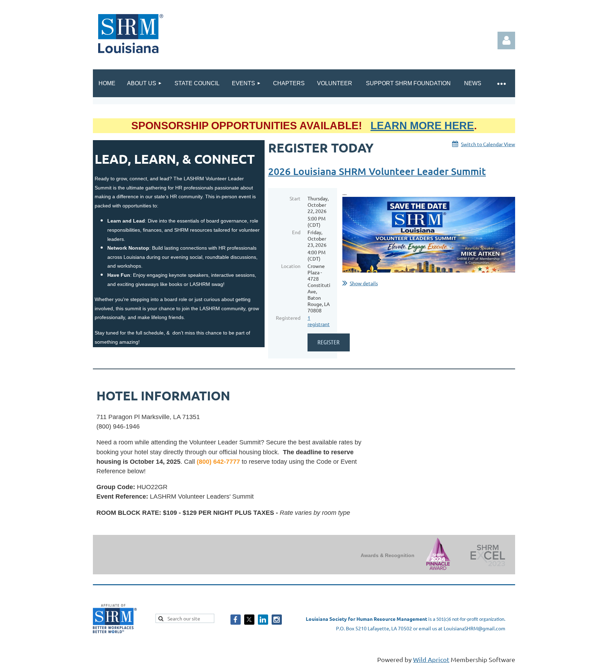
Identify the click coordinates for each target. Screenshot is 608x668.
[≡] (501, 83)
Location (290, 266)
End (296, 232)
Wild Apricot (431, 659)
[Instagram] (277, 619)
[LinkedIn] (263, 619)
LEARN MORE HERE (422, 125)
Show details (364, 283)
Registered (288, 317)
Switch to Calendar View (488, 144)
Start (295, 198)
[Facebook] (235, 619)
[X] (249, 619)
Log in (506, 40)
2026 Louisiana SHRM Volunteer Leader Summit (377, 171)
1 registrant (319, 320)
